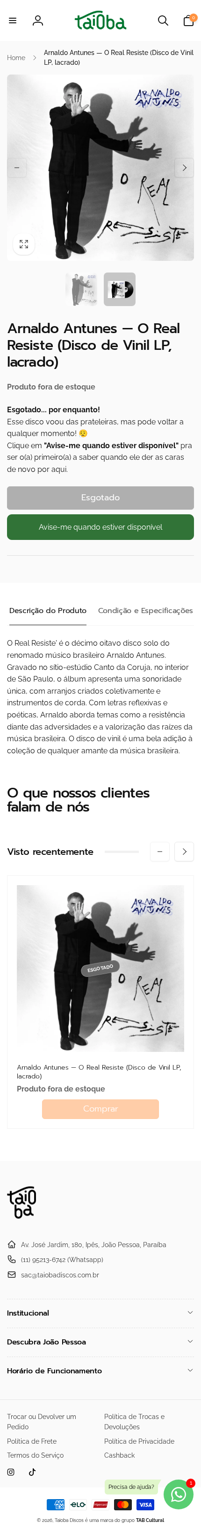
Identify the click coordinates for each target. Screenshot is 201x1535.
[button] (12, 20)
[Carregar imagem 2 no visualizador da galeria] (120, 289)
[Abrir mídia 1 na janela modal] (100, 168)
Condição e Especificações (145, 610)
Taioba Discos (69, 1520)
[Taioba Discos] (27, 1221)
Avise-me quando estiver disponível (100, 527)
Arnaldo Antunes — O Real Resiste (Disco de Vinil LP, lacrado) (99, 1072)
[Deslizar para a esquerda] (17, 167)
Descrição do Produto (47, 610)
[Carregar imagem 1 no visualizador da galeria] (81, 289)
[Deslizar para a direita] (184, 167)
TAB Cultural (150, 1520)
